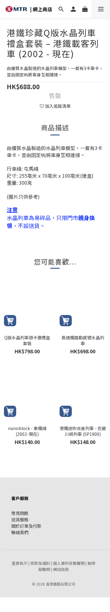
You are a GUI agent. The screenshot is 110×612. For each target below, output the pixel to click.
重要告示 (20, 563)
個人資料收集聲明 (69, 563)
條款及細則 (40, 563)
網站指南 (61, 569)
